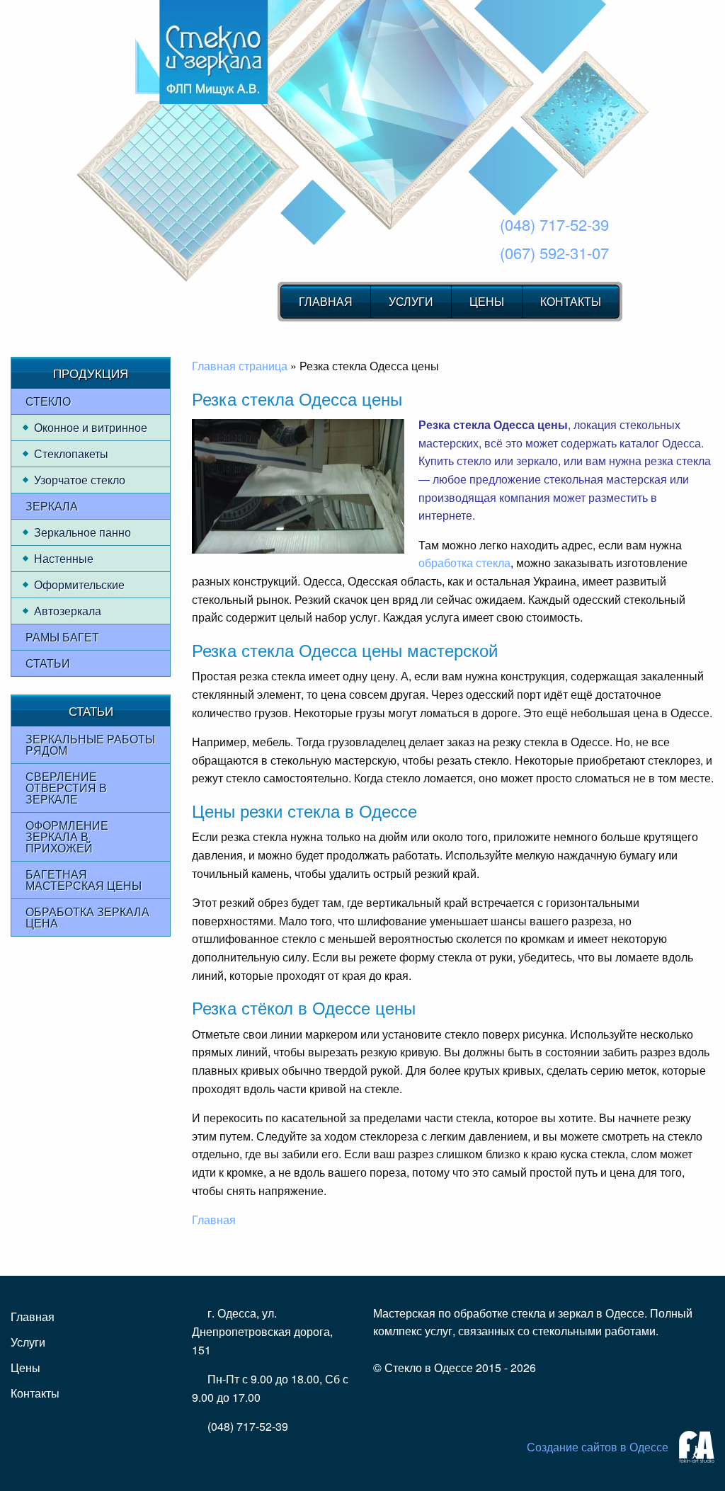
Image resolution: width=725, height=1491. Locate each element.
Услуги (411, 301)
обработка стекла (464, 562)
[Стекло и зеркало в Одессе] (213, 52)
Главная (326, 301)
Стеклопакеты (71, 453)
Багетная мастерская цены (83, 879)
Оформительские (79, 584)
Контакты (570, 301)
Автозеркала (67, 610)
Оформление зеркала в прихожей (66, 836)
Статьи (47, 663)
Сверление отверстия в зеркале (66, 787)
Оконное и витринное (90, 427)
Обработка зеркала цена (87, 917)
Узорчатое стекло (79, 480)
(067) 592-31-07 (554, 252)
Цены (486, 301)
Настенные (63, 558)
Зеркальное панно (82, 532)
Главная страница (239, 366)
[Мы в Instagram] (387, 1404)
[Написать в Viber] (410, 1404)
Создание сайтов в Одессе (597, 1447)
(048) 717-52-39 (554, 224)
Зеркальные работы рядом (90, 744)
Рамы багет (62, 637)
